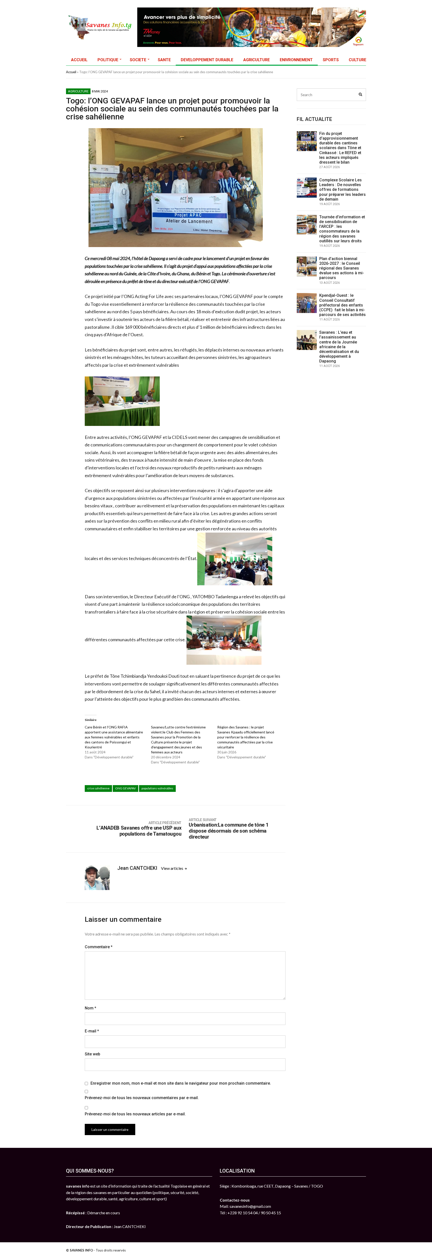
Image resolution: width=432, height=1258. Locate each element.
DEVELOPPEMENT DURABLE (207, 59)
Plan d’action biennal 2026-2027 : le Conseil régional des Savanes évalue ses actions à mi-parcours (341, 268)
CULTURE (357, 59)
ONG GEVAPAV (125, 788)
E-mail (92, 1031)
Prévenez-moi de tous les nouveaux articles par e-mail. (135, 1114)
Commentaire (98, 946)
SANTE (164, 59)
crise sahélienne (98, 788)
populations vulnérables (157, 788)
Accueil (71, 72)
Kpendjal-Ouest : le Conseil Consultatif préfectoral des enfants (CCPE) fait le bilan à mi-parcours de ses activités (342, 305)
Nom (90, 1008)
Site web (92, 1054)
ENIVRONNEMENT (296, 59)
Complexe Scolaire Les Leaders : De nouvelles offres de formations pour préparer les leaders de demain (342, 190)
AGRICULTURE (256, 59)
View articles (172, 868)
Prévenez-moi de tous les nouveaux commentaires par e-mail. (142, 1097)
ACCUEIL (79, 59)
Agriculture (78, 91)
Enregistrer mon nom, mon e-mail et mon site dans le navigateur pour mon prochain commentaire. (180, 1083)
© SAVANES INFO (79, 1250)
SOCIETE (138, 59)
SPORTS (331, 59)
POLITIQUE (108, 59)
